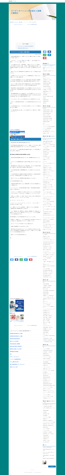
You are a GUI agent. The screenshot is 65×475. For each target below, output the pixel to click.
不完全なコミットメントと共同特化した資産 (49, 144)
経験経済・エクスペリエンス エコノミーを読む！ (48, 68)
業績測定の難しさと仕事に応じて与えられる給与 (49, 299)
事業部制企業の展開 (45, 410)
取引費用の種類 (45, 94)
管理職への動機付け (45, 332)
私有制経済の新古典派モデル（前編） (16, 333)
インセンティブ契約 (45, 177)
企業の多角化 (45, 412)
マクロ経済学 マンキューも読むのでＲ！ (48, 65)
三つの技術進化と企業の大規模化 (47, 406)
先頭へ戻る (52, 466)
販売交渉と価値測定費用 (46, 149)
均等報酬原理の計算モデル (46, 213)
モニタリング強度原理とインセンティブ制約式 (49, 209)
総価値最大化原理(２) (46, 101)
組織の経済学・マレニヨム (12, 1)
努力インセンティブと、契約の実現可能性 (48, 201)
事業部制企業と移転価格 (14, 351)
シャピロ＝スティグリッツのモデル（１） (48, 239)
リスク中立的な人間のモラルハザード (48, 227)
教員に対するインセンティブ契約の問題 (48, 219)
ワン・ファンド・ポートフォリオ (47, 360)
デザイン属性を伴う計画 (14, 361)
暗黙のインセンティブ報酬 (46, 322)
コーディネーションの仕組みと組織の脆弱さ (25, 46)
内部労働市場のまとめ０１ (46, 310)
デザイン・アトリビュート (14, 356)
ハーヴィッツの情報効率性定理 (15, 359)
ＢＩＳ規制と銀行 (45, 154)
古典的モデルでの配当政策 (46, 358)
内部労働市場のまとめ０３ (46, 314)
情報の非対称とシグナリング (47, 156)
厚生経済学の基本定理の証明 (15, 338)
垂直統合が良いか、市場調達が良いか (48, 420)
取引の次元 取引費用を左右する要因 (48, 96)
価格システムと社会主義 (14, 341)
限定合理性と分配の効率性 (46, 86)
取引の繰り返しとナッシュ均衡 (47, 246)
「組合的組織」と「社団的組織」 (47, 285)
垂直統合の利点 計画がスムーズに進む (48, 423)
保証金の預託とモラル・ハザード (47, 181)
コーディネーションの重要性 (47, 417)
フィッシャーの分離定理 (46, 348)
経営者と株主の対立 (45, 375)
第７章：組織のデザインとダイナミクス (48, 404)
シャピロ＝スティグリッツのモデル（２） (48, 241)
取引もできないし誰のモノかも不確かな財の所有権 (49, 266)
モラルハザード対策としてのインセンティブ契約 (49, 190)
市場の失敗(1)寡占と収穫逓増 (15, 343)
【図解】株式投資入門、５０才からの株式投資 (48, 456)
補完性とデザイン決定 (46, 133)
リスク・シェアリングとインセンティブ (48, 196)
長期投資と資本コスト (46, 353)
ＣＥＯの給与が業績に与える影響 (47, 341)
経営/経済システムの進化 (46, 440)
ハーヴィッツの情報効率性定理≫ (32, 24)
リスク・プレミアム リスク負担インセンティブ (49, 194)
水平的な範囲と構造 (45, 435)
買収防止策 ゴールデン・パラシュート (48, 390)
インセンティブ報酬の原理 (46, 199)
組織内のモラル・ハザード (46, 172)
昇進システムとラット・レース (47, 303)
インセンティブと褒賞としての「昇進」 (48, 297)
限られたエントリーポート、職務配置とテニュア (49, 307)
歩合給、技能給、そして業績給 (47, 317)
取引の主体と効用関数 (46, 84)
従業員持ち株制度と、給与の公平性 (47, 327)
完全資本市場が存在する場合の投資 (47, 350)
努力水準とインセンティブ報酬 (47, 204)
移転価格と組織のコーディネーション (48, 91)
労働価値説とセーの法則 (46, 81)
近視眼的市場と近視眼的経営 (47, 363)
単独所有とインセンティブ (46, 264)
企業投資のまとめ (45, 365)
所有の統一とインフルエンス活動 (47, 184)
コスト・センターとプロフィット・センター (49, 217)
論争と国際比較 (45, 372)
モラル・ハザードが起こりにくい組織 (48, 396)
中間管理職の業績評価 (46, 330)
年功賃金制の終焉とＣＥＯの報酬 (47, 338)
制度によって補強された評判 (47, 249)
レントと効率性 (45, 234)
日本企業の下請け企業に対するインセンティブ (49, 215)
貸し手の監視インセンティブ (47, 380)
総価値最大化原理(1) (45, 99)
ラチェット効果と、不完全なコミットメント (49, 224)
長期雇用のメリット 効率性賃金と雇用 (48, 295)
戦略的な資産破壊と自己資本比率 (47, 383)
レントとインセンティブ (46, 251)
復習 (43, 123)
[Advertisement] (25, 34)
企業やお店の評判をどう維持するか (47, 211)
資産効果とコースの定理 (46, 236)
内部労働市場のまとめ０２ (46, 312)
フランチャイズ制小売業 (46, 428)
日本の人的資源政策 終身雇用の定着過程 (48, 290)
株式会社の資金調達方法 (46, 355)
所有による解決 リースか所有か (47, 273)
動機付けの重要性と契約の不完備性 (47, 141)
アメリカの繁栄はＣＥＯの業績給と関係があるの (49, 336)
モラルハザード (45, 161)
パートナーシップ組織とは (46, 394)
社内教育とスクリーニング (46, 159)
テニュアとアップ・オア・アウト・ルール (48, 309)
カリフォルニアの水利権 (46, 268)
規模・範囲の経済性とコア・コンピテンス (17, 364)
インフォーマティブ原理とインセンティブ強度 (49, 207)
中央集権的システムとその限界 (47, 89)
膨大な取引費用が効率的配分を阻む (47, 270)
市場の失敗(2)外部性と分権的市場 (15, 346)
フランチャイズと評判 (46, 430)
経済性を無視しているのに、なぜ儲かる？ (48, 433)
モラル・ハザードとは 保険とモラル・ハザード (49, 164)
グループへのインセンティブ (47, 325)
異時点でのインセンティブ (46, 222)
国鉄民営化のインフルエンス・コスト (48, 187)
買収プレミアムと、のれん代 (47, 388)
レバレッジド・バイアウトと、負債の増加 (48, 370)
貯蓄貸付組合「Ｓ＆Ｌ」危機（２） (47, 169)
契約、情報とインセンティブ (46, 139)
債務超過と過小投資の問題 (46, 377)
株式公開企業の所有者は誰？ (47, 275)
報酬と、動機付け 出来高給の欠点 (47, 315)
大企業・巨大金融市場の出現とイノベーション (49, 408)
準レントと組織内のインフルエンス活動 (48, 254)
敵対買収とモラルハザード (46, 174)
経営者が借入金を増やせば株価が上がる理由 (49, 385)
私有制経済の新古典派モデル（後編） (48, 111)
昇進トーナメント (45, 301)
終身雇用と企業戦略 (45, 292)
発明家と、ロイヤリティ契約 (47, 229)
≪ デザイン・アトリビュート (18, 24)
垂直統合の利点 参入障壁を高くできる (48, 425)
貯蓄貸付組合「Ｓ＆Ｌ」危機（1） (47, 167)
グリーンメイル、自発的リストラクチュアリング (49, 392)
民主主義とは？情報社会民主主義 (47, 447)
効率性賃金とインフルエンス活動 (47, 256)
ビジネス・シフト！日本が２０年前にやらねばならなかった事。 (48, 453)
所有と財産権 (44, 259)
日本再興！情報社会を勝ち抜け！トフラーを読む (48, 450)
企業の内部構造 (45, 415)
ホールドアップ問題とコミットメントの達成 (49, 146)
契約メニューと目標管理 (46, 320)
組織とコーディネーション (46, 78)
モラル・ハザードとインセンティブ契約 (48, 179)
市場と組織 (44, 108)
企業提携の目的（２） (46, 438)
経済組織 (44, 76)
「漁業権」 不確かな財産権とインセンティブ (49, 262)
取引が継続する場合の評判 (46, 244)
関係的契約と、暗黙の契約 (46, 287)
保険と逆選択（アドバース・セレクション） (49, 151)
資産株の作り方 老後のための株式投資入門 (48, 458)
